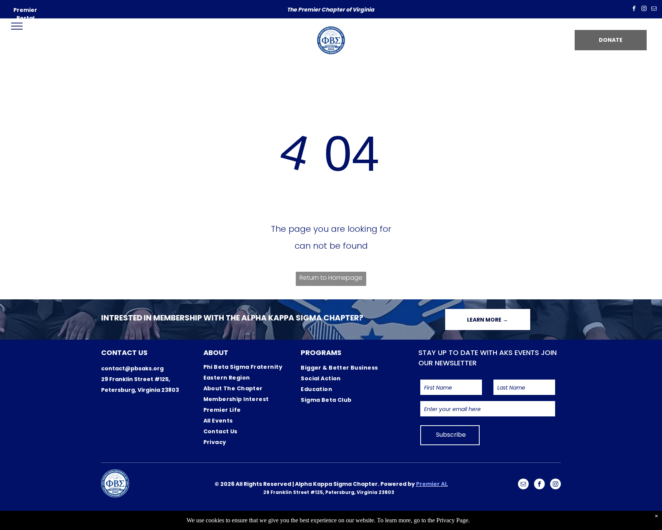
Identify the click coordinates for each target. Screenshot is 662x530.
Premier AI (431, 484)
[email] (654, 9)
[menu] (17, 26)
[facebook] (634, 9)
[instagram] (644, 9)
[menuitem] (251, 367)
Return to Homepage (331, 277)
